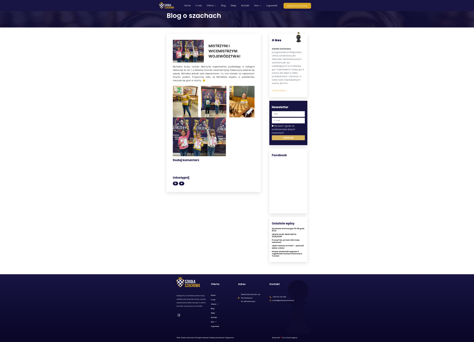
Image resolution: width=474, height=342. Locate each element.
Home (213, 295)
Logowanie (215, 326)
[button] (175, 183)
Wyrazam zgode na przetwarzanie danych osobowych (283, 129)
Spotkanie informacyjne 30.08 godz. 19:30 (288, 229)
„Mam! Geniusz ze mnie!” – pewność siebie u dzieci (288, 246)
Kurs (212, 322)
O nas (213, 300)
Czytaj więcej (280, 90)
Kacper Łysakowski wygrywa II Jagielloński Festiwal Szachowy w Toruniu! (287, 253)
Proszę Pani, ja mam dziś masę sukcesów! (285, 241)
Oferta (213, 304)
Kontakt (214, 317)
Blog (212, 309)
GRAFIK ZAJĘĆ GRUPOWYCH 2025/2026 (284, 235)
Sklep (213, 313)
